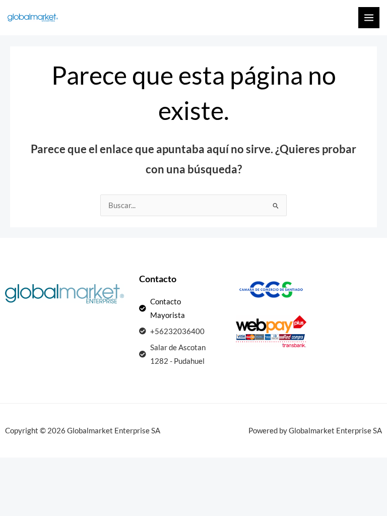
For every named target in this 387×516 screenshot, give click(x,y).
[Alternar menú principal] (368, 17)
